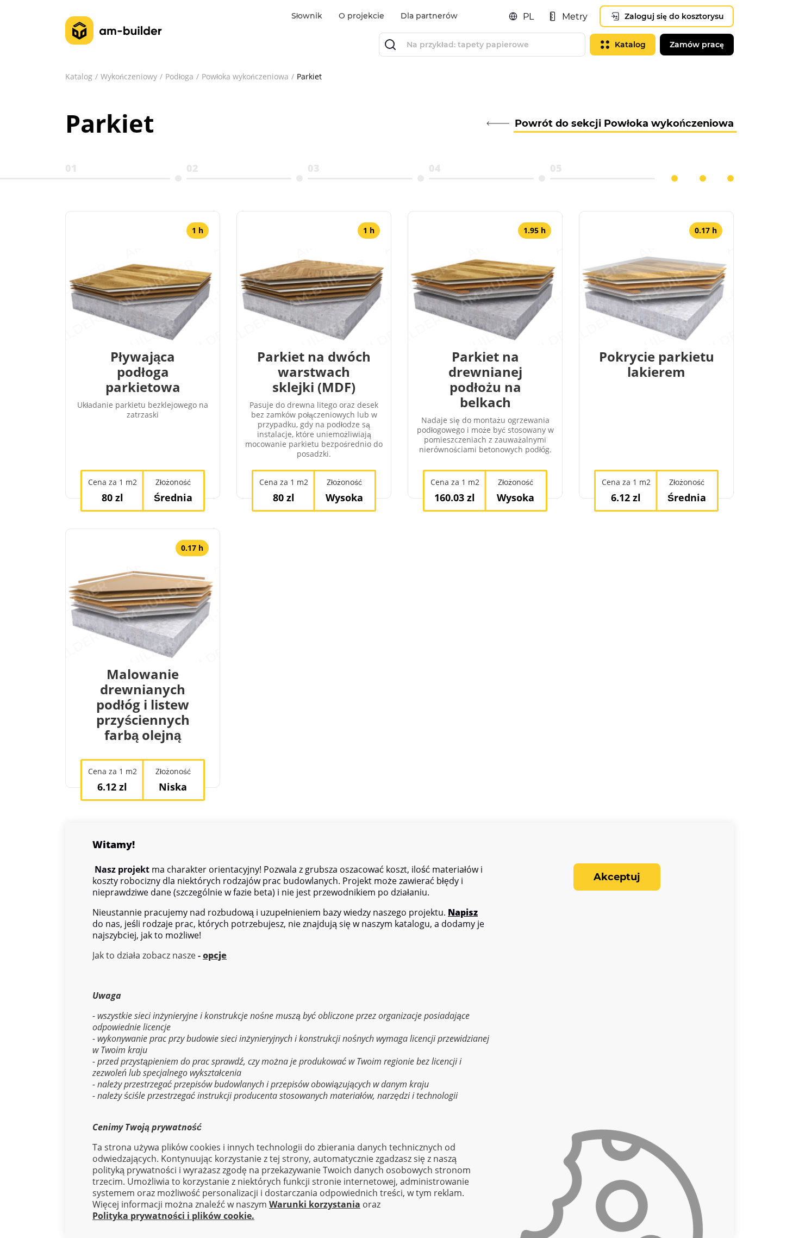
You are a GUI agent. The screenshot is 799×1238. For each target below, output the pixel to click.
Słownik (306, 16)
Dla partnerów (429, 16)
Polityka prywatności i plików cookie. (173, 1216)
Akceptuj (617, 877)
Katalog (78, 76)
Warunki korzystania (314, 1204)
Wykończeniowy (129, 76)
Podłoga (179, 76)
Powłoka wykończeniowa (245, 76)
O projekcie (361, 16)
